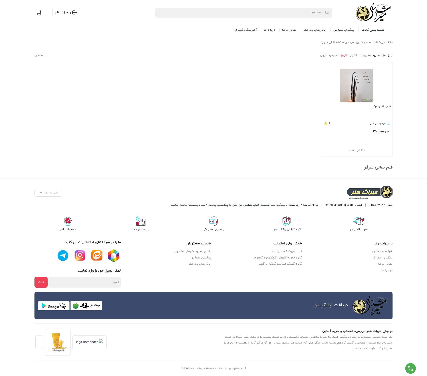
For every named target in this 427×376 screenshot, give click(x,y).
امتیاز (353, 55)
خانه (390, 42)
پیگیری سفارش (382, 258)
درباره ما (387, 270)
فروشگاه (380, 42)
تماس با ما (385, 264)
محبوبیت (365, 55)
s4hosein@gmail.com (339, 205)
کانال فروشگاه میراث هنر (285, 251)
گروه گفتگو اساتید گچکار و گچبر (280, 264)
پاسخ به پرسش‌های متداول (192, 251)
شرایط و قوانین (382, 251)
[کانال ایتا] (97, 255)
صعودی (333, 55)
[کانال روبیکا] (114, 255)
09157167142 (377, 205)
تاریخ (344, 55)
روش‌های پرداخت (200, 264)
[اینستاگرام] (80, 255)
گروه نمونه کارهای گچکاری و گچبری (278, 258)
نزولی (323, 55)
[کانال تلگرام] (63, 255)
